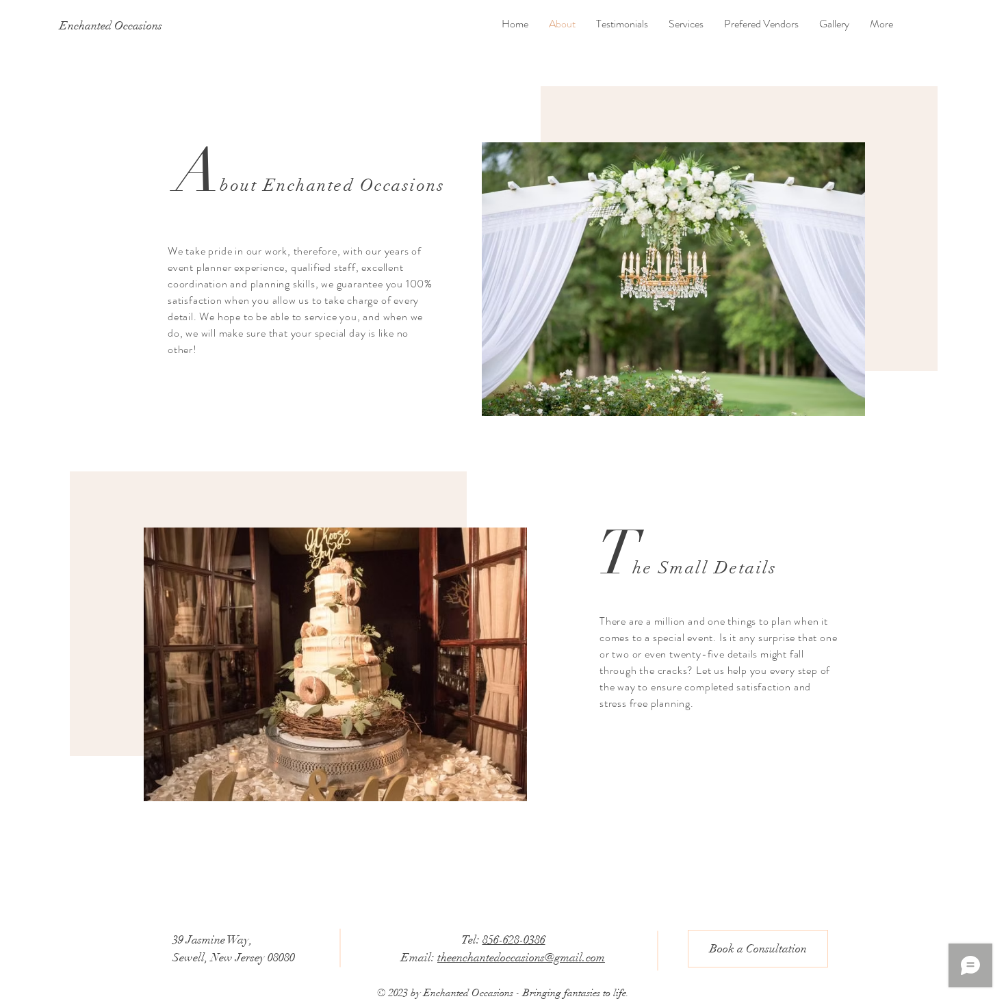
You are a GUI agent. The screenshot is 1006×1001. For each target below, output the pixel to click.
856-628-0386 (513, 940)
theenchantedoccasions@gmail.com (521, 957)
